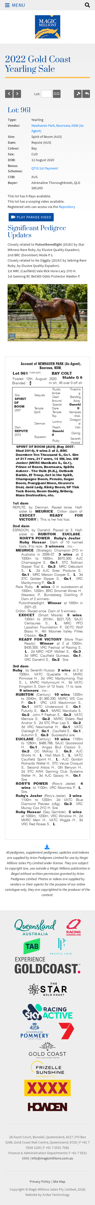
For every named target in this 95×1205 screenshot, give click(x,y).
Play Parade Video (34, 217)
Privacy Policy (40, 1181)
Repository (67, 206)
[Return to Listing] (86, 94)
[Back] (9, 94)
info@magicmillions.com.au (52, 1158)
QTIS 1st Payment (44, 168)
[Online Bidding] (78, 94)
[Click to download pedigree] (48, 847)
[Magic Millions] (47, 26)
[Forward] (17, 94)
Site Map (59, 1181)
